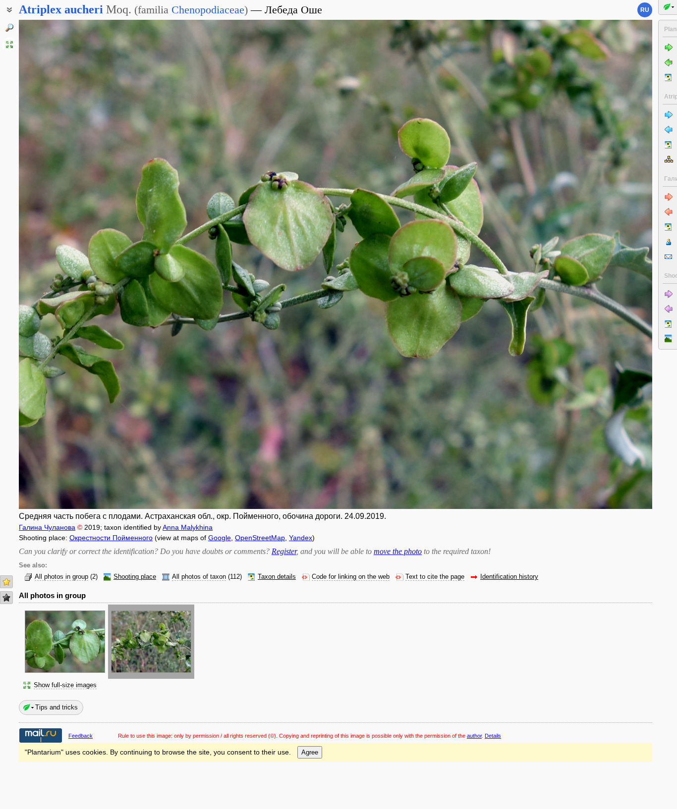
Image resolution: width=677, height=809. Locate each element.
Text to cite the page (434, 576)
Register (284, 551)
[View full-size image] (9, 44)
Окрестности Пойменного (111, 538)
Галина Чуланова (47, 527)
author (474, 736)
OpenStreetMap (260, 538)
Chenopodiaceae (207, 9)
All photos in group (61, 576)
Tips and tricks (56, 707)
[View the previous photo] (84, 264)
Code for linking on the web (351, 576)
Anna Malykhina (188, 527)
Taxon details (277, 576)
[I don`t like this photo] (6, 597)
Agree (309, 752)
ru (644, 9)
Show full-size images (65, 685)
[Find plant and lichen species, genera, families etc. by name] (9, 27)
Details (493, 736)
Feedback (80, 736)
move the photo (398, 551)
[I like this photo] (6, 581)
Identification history (509, 576)
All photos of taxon (199, 576)
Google (219, 538)
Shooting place (134, 576)
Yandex (300, 538)
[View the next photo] (586, 264)
